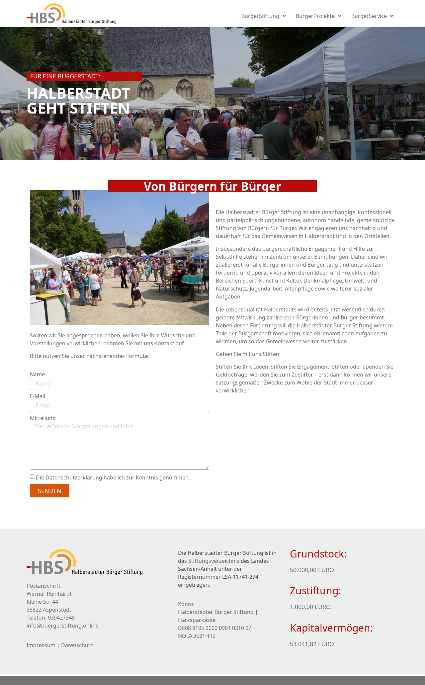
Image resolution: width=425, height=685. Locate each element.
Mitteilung (43, 418)
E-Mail (37, 396)
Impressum (41, 645)
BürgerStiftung (260, 16)
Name (37, 374)
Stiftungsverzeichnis (213, 560)
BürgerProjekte (315, 16)
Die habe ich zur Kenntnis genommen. (113, 477)
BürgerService (369, 16)
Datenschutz (77, 645)
